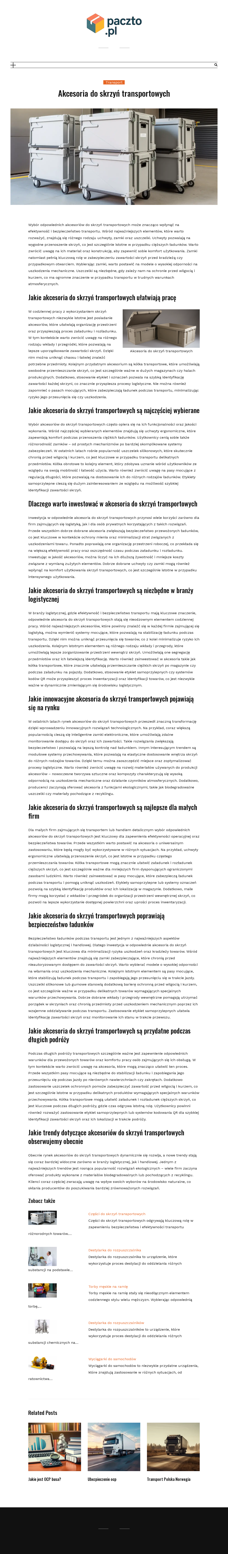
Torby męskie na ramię (108, 1286)
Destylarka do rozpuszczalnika (114, 1250)
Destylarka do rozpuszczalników (116, 1323)
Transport (114, 82)
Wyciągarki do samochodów (112, 1359)
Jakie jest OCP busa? (44, 1479)
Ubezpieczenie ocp (102, 1479)
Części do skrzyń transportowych (116, 1214)
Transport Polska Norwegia (168, 1479)
